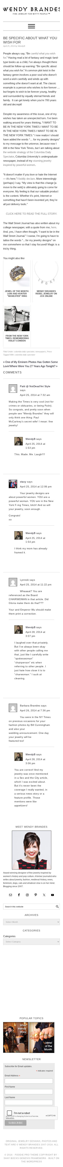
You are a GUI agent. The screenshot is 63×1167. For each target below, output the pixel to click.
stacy (23, 481)
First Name (10, 1087)
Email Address (12, 1076)
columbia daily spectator (24, 352)
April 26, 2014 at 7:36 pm (35, 710)
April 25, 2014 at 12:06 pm (36, 486)
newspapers (40, 352)
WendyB (30, 439)
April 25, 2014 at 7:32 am (35, 395)
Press (49, 352)
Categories (9, 936)
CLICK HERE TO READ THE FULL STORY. (31, 213)
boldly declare (27, 178)
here (53, 227)
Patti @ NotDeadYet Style (35, 386)
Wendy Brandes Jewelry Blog (31, 9)
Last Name (10, 1097)
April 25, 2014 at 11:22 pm (35, 584)
